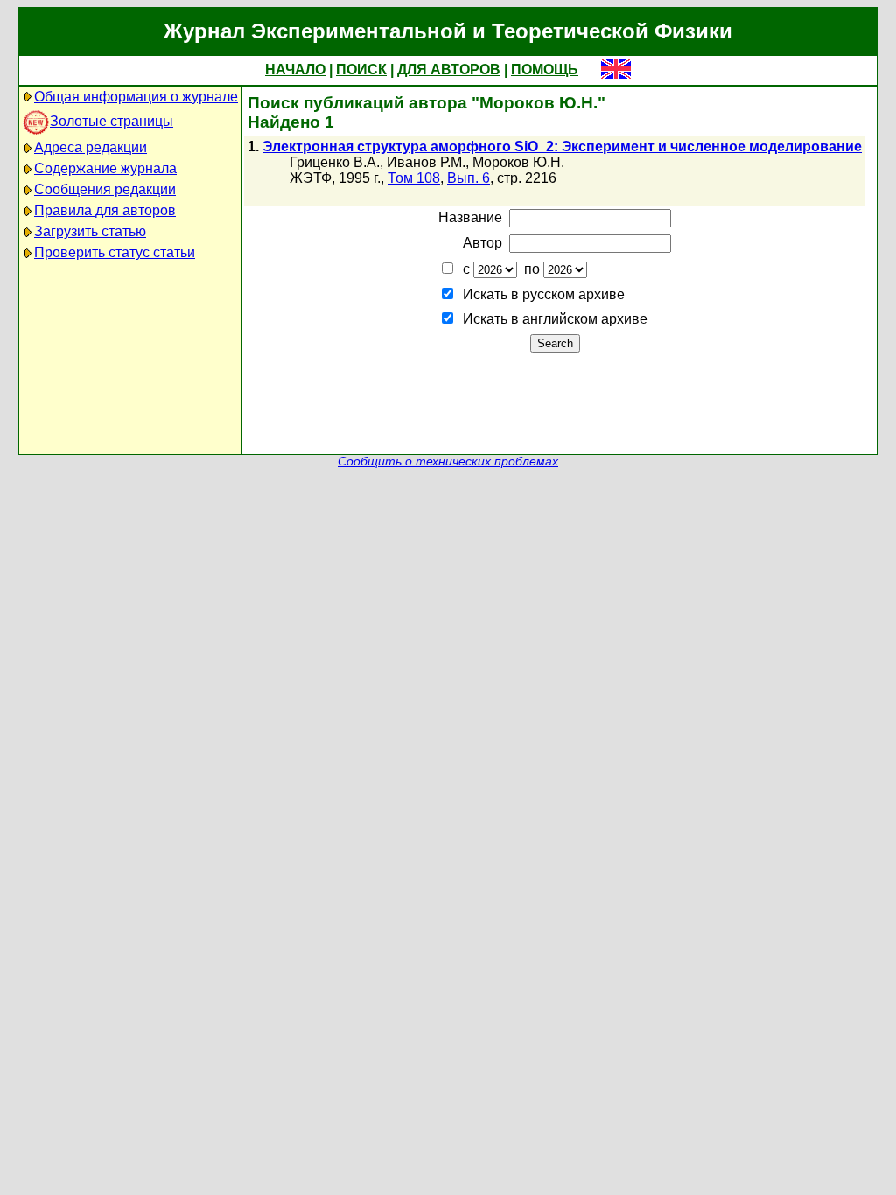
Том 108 (414, 178)
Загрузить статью (90, 231)
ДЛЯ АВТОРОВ (448, 69)
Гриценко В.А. (335, 162)
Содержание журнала (105, 168)
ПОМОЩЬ (544, 69)
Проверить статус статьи (114, 252)
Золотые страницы (111, 121)
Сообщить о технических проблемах (448, 461)
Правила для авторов (105, 210)
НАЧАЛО (295, 69)
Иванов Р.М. (426, 162)
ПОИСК (361, 69)
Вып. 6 (468, 178)
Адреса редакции (90, 147)
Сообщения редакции (105, 189)
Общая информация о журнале (136, 96)
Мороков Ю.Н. (518, 162)
